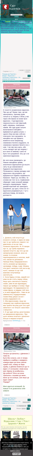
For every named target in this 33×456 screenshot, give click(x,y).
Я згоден (16, 454)
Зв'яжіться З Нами (7, 439)
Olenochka (16, 84)
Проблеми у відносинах (9, 77)
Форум (4, 75)
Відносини (11, 75)
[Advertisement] (16, 52)
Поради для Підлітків (9, 74)
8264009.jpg (16, 320)
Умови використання (18, 439)
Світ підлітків (14, 7)
